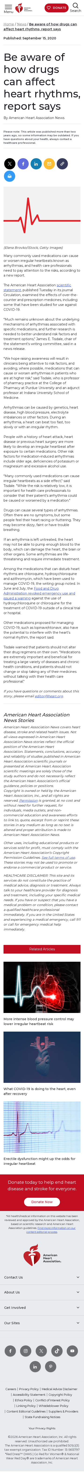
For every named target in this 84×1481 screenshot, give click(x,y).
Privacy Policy (29, 1389)
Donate (59, 8)
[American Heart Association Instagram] (26, 1351)
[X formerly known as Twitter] (41, 1351)
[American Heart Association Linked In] (35, 1366)
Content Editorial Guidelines (26, 1411)
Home (9, 24)
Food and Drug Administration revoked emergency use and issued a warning (39, 593)
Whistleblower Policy (53, 1406)
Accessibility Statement (29, 1394)
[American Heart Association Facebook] (10, 1351)
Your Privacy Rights (42, 1428)
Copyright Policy (60, 1394)
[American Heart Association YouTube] (72, 1351)
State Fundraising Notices (42, 1417)
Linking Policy (26, 1406)
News (21, 24)
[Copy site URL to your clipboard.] (62, 164)
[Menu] (8, 7)
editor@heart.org (49, 696)
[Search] (76, 5)
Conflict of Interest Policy (52, 1400)
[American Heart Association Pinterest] (51, 1366)
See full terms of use (58, 857)
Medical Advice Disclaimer (59, 1389)
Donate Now (42, 1202)
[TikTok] (57, 1351)
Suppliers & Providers (63, 1411)
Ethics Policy (23, 1400)
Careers (10, 1389)
